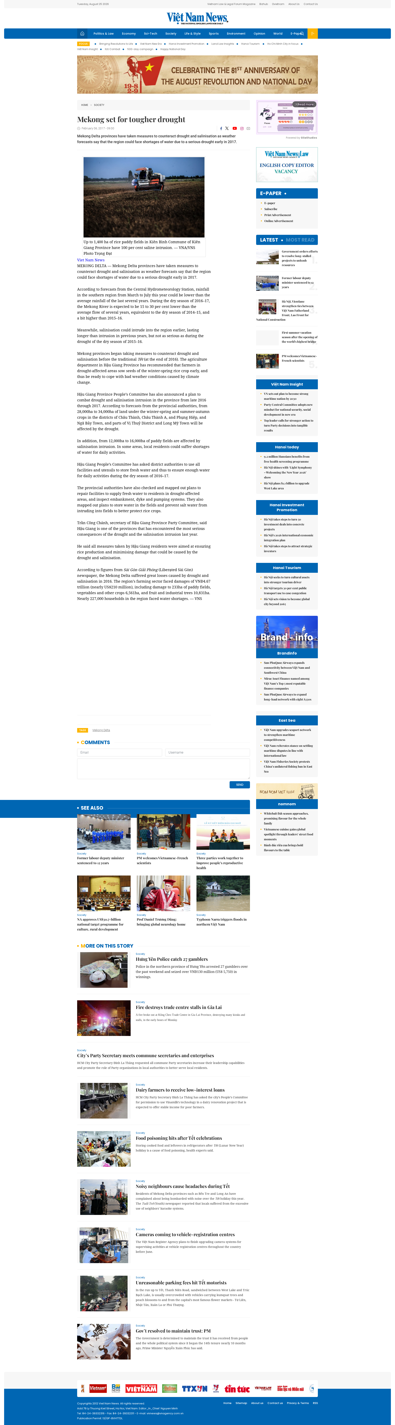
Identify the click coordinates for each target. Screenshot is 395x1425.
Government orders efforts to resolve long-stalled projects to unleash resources (300, 258)
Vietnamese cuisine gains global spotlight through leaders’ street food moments (288, 834)
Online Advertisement (278, 221)
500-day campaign (140, 49)
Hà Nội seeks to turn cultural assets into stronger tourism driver (286, 579)
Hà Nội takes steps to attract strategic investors (288, 548)
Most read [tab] (300, 239)
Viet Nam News (91, 259)
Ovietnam (278, 4)
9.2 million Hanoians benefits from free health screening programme (287, 459)
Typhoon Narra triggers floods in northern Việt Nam (221, 921)
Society (170, 34)
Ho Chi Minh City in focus (283, 44)
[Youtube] (234, 128)
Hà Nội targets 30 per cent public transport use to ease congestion (285, 590)
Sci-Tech (150, 34)
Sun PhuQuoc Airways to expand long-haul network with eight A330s (287, 696)
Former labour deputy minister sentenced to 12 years (100, 860)
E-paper (270, 193)
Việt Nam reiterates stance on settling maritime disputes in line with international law (288, 751)
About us (257, 1403)
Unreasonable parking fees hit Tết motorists (181, 1282)
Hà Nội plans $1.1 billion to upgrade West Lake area (286, 485)
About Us (294, 4)
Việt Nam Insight (87, 49)
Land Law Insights (222, 44)
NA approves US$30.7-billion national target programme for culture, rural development (100, 924)
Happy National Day (173, 49)
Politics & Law (104, 34)
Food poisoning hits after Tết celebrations (179, 1138)
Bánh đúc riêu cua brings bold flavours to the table (283, 847)
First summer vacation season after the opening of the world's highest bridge (299, 337)
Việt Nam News (197, 18)
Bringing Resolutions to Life (116, 44)
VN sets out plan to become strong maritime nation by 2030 (286, 396)
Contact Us (311, 4)
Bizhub (263, 4)
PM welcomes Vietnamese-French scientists (162, 860)
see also (92, 808)
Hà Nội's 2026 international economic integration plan (288, 537)
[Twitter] (227, 128)
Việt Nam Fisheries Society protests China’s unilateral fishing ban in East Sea (288, 766)
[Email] (248, 128)
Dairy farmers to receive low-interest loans (180, 1090)
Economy (129, 34)
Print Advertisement (277, 215)
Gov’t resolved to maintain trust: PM (173, 1331)
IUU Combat (112, 49)
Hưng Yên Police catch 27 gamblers (172, 959)
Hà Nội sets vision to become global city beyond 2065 (287, 601)
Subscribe (270, 209)
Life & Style (193, 34)
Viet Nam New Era (151, 44)
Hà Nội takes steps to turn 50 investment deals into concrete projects (284, 524)
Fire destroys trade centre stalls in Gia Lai (179, 1007)
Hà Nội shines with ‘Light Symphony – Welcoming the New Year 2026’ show (288, 472)
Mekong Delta (101, 730)
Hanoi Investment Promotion (186, 44)
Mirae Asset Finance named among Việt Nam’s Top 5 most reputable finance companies (287, 683)
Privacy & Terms (298, 1403)
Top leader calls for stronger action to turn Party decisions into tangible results (288, 425)
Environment (236, 34)
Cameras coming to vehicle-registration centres (185, 1234)
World (277, 34)
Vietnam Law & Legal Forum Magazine (231, 4)
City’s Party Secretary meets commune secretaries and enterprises (145, 1055)
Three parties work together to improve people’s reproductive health (219, 863)
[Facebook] (221, 128)
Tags (82, 730)
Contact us (275, 1403)
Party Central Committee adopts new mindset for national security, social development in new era (288, 409)
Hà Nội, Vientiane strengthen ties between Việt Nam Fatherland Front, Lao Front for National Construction (285, 310)
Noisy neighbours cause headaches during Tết (183, 1186)
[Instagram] (242, 128)
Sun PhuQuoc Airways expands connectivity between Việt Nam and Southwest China (287, 668)
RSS (315, 1403)
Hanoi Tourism (250, 44)
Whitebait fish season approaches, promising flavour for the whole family (286, 818)
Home (84, 105)
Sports (214, 34)
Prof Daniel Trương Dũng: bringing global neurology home (161, 921)
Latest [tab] (269, 239)
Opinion (259, 34)
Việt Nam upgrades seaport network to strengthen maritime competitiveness (287, 735)
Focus (83, 44)
